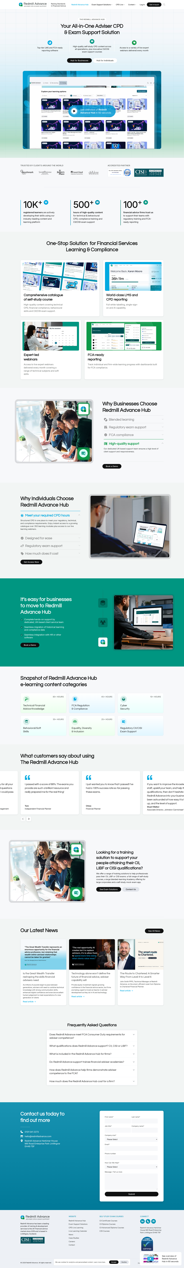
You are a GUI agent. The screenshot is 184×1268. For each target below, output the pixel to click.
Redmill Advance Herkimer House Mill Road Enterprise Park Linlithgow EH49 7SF (150, 1230)
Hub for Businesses (79, 60)
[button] (102, 5)
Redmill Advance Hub (79, 5)
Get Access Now (31, 562)
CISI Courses (104, 1231)
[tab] (134, 419)
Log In (142, 5)
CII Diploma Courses (107, 1224)
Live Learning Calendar (78, 1231)
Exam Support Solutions (101, 5)
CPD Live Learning (76, 1228)
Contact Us (131, 889)
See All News (154, 931)
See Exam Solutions (109, 889)
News (71, 1234)
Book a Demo (112, 466)
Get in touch (154, 5)
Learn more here (99, 1262)
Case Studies (74, 1238)
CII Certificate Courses (108, 1221)
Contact (72, 1245)
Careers (72, 1241)
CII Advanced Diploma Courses (111, 1228)
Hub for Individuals (105, 60)
